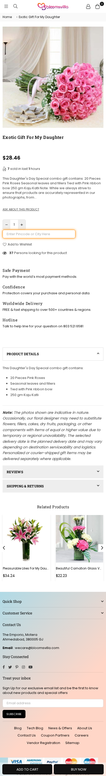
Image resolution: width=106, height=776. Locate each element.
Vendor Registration (43, 742)
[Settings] (88, 6)
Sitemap (72, 742)
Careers (82, 735)
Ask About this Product (21, 209)
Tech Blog (35, 728)
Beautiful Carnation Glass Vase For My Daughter (79, 568)
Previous (4, 548)
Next (102, 548)
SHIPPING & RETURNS (25, 486)
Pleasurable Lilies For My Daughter (26, 568)
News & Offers (60, 728)
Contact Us (26, 735)
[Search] (15, 6)
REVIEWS (15, 472)
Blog (18, 728)
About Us (84, 728)
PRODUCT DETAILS (23, 354)
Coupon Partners (55, 735)
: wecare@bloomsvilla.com (36, 647)
